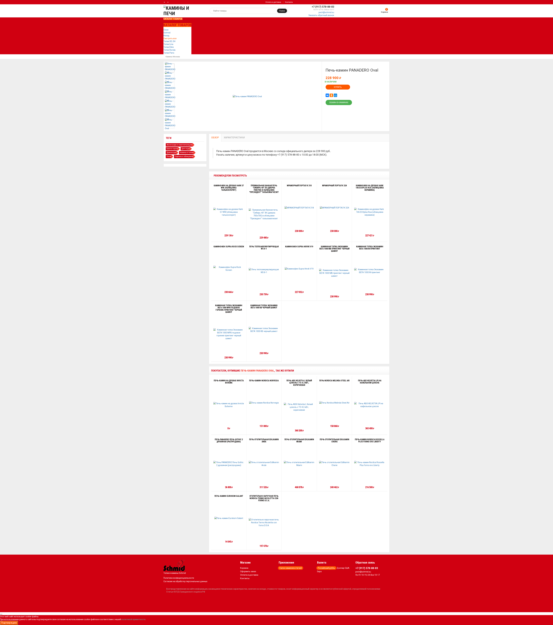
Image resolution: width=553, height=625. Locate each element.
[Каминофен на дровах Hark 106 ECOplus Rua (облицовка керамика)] (369, 212)
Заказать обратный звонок (321, 15)
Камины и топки (186, 153)
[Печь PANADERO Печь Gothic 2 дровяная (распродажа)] (228, 464)
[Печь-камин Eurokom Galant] (228, 518)
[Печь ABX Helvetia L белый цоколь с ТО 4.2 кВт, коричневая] (299, 407)
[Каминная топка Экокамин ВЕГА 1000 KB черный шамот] (264, 330)
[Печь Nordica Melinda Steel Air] (334, 402)
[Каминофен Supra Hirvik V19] (299, 268)
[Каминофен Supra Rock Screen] (228, 268)
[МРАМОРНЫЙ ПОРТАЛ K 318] (299, 207)
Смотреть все (170, 38)
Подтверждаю (9, 622)
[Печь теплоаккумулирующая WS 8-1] (264, 271)
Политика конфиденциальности (178, 578)
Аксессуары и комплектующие (179, 145)
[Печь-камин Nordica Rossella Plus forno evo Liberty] (369, 464)
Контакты (289, 2)
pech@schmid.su (326, 12)
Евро (319, 571)
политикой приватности (133, 619)
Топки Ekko (168, 47)
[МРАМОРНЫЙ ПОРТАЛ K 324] (334, 207)
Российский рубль (326, 568)
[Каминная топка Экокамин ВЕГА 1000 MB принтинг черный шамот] (334, 273)
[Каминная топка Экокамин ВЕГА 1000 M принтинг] (369, 271)
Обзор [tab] (215, 137)
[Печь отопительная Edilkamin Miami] (299, 464)
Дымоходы (171, 153)
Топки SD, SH (169, 41)
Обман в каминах (338, 102)
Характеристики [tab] (234, 137)
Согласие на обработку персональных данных (185, 581)
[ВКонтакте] (327, 95)
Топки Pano (168, 53)
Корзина (244, 568)
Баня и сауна (172, 149)
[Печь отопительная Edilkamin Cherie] (334, 464)
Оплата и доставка (273, 2)
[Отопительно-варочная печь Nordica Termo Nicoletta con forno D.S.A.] (264, 522)
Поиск (282, 11)
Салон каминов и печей (290, 568)
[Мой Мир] (335, 95)
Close (165, 30)
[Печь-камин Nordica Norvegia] (264, 402)
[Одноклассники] (331, 95)
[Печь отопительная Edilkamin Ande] (264, 464)
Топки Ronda (169, 50)
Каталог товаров (172, 19)
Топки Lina (168, 44)
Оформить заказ (248, 571)
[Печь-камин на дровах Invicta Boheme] (228, 405)
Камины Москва (173, 57)
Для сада (185, 149)
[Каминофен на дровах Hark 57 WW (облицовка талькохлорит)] (228, 212)
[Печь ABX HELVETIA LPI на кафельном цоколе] (369, 405)
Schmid (166, 33)
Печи (169, 156)
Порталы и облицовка (184, 156)
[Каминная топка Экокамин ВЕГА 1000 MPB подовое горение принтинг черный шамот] (228, 334)
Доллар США (343, 568)
